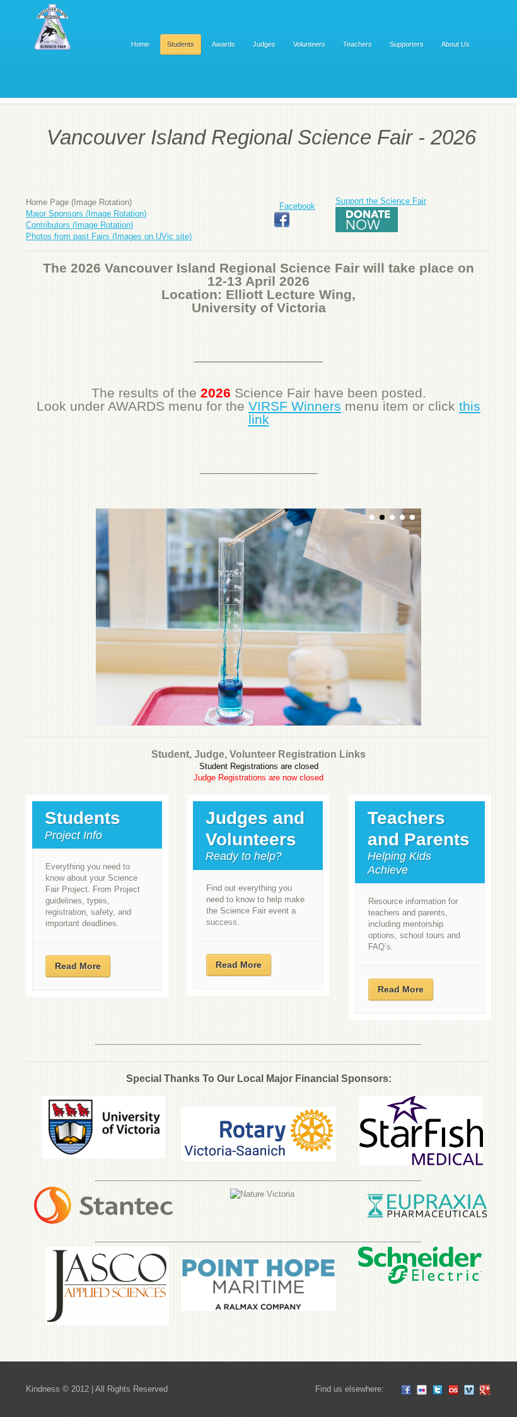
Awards (223, 44)
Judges (264, 44)
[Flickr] (422, 1390)
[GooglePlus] (485, 1390)
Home (140, 44)
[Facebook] (406, 1390)
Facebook (297, 206)
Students (180, 44)
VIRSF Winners (294, 406)
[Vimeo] (469, 1390)
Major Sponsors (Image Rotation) (86, 213)
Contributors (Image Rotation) (79, 225)
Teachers (357, 44)
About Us (455, 44)
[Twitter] (438, 1390)
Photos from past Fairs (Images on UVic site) (109, 236)
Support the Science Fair (380, 201)
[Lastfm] (453, 1390)
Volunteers (309, 44)
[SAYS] (53, 28)
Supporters (407, 44)
